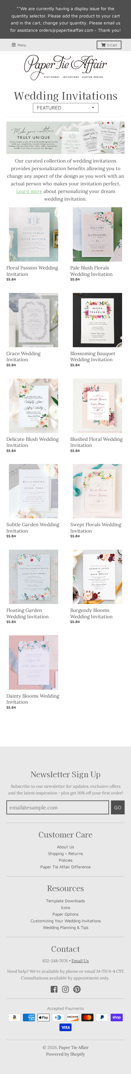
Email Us (80, 961)
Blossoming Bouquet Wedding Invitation (92, 356)
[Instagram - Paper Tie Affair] (65, 989)
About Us (65, 846)
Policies (65, 860)
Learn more (29, 191)
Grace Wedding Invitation (23, 356)
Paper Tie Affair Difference (65, 866)
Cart (112, 45)
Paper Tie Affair (74, 1047)
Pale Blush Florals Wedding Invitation (91, 271)
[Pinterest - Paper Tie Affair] (77, 989)
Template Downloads (65, 900)
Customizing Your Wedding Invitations (66, 920)
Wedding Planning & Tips (65, 927)
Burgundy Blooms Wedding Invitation (91, 613)
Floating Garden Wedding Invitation (27, 613)
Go (117, 807)
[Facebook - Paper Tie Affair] (54, 989)
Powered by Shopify (65, 1054)
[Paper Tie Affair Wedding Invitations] (65, 67)
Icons (65, 907)
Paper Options (65, 914)
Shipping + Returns (65, 853)
